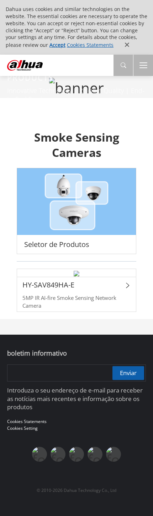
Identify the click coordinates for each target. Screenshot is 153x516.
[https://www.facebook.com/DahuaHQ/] (39, 454)
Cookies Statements (90, 45)
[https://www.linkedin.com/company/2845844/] (76, 454)
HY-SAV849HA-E (48, 285)
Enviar (128, 373)
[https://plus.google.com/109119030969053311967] (95, 454)
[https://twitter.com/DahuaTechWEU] (113, 454)
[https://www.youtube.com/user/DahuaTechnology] (58, 454)
